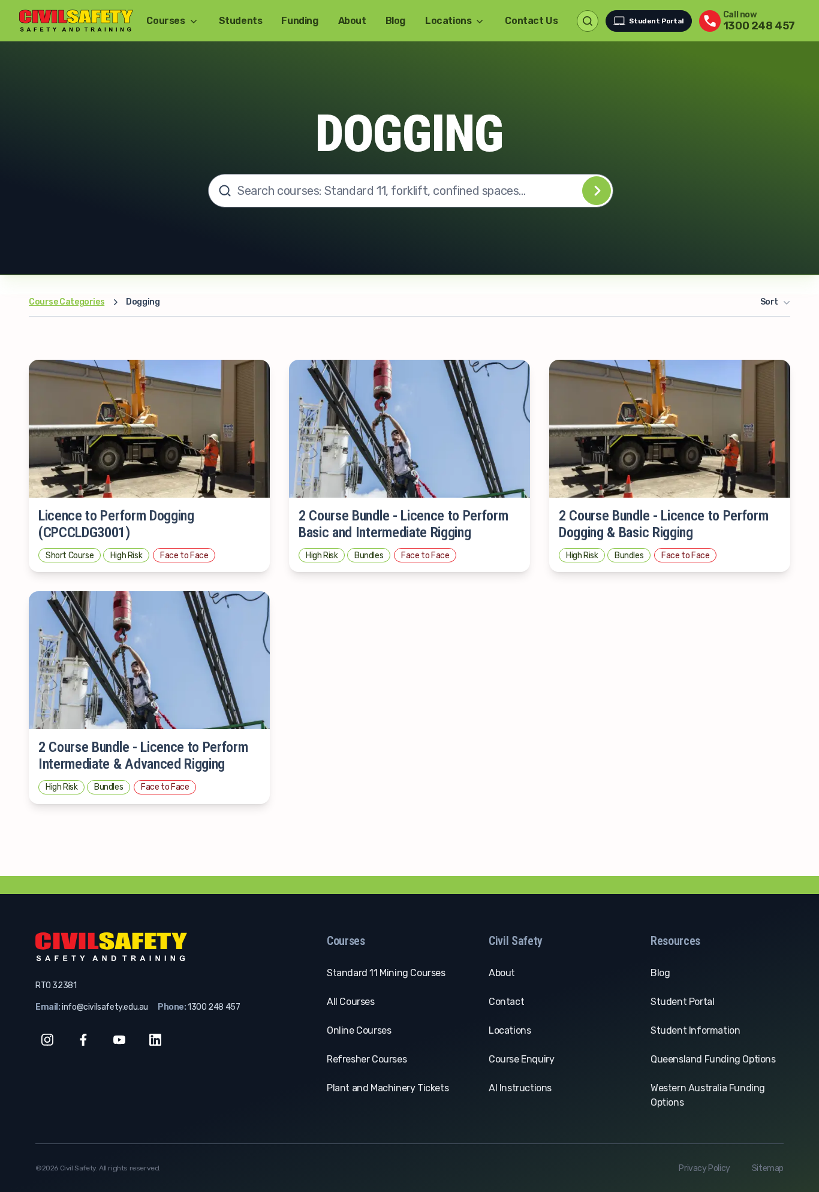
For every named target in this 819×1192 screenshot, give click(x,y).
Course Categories (66, 302)
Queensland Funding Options (713, 1059)
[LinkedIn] (155, 1040)
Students (241, 20)
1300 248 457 (214, 1007)
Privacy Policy (704, 1168)
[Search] (596, 190)
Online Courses (359, 1030)
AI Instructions (520, 1088)
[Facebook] (83, 1040)
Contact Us (531, 20)
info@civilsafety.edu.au (105, 1007)
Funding (299, 20)
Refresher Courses (367, 1059)
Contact (506, 1001)
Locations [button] (448, 20)
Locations (510, 1030)
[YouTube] (119, 1040)
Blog (396, 20)
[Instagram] (47, 1040)
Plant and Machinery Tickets (387, 1088)
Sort (769, 302)
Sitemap (768, 1168)
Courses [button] (165, 20)
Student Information (695, 1030)
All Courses (351, 1001)
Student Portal (656, 21)
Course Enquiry (521, 1059)
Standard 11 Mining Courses (386, 973)
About (352, 20)
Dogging (142, 302)
